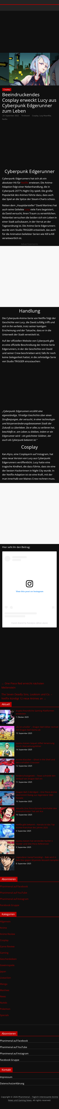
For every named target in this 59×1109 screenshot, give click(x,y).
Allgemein (5, 921)
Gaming (4, 952)
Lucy (27, 209)
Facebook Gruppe (9, 905)
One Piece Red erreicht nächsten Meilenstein (22, 685)
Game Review (7, 946)
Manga (3, 984)
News (3, 996)
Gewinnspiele (7, 965)
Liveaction (5, 977)
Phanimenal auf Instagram (14, 899)
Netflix (4, 119)
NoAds (3, 1002)
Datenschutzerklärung (12, 1083)
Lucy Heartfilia (45, 115)
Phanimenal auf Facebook (14, 886)
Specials (4, 1015)
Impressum (6, 1077)
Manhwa (4, 990)
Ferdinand (25, 115)
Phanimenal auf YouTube (13, 892)
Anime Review (7, 934)
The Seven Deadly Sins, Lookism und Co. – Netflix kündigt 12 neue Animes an (26, 696)
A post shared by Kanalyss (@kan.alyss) (29, 623)
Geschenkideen (8, 959)
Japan (3, 971)
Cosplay (7, 89)
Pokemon (5, 1009)
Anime (3, 927)
